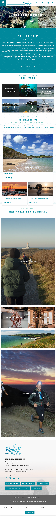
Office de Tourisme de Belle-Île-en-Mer (15, 459)
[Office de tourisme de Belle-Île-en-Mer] (13, 449)
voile (28, 55)
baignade (14, 56)
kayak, (24, 55)
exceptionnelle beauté (30, 45)
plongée (38, 56)
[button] (52, 3)
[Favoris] (48, 3)
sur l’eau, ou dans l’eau (40, 44)
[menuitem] (28, 3)
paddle (19, 55)
